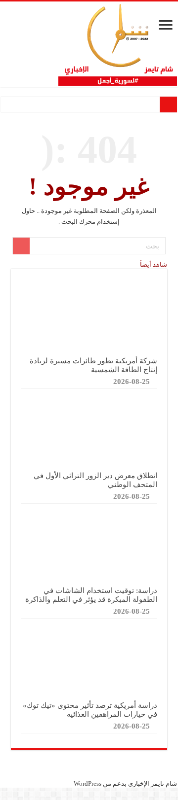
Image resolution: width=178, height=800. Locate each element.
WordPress (87, 783)
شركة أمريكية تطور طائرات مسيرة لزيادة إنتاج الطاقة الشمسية (93, 365)
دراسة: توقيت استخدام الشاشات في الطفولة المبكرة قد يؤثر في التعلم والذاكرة (91, 594)
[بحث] (21, 246)
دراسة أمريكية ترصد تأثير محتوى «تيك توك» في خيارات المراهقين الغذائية (90, 709)
